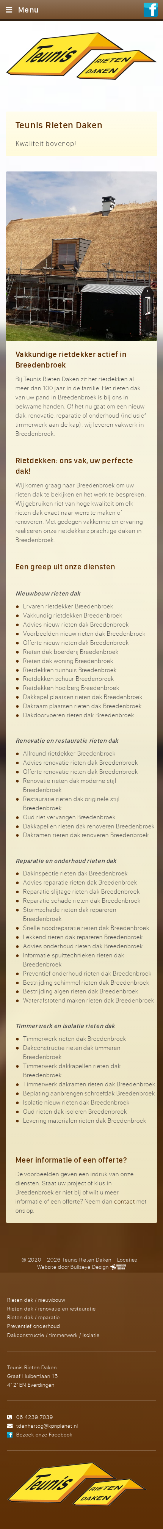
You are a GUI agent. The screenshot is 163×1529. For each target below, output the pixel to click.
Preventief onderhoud (33, 1325)
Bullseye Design (89, 1266)
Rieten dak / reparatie (33, 1317)
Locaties (127, 1259)
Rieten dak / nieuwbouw (36, 1299)
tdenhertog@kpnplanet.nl (47, 1425)
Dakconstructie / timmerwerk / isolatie (53, 1335)
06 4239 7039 (34, 1417)
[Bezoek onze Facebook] (151, 11)
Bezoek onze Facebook (44, 1434)
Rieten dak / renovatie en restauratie (51, 1308)
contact (124, 1201)
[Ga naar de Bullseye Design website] (118, 1266)
